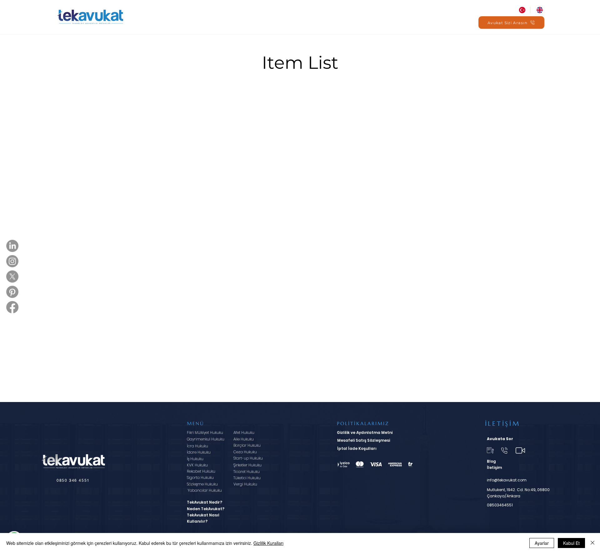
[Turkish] (521, 10)
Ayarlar (542, 543)
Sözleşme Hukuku (202, 484)
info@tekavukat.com (507, 480)
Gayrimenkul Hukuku (205, 439)
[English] (539, 10)
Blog (491, 461)
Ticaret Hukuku (246, 471)
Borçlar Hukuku (247, 445)
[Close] (592, 543)
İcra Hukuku (197, 446)
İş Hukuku (195, 458)
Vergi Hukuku (245, 484)
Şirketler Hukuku (247, 465)
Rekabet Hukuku (201, 471)
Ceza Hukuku (245, 452)
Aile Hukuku (243, 439)
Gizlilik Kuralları (268, 543)
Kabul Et (571, 543)
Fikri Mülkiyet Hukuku (205, 432)
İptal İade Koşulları (357, 448)
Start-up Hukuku (248, 458)
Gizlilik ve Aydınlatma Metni (364, 432)
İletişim (494, 467)
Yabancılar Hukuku (205, 490)
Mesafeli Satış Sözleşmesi (363, 440)
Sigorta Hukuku (200, 477)
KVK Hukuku (197, 465)
